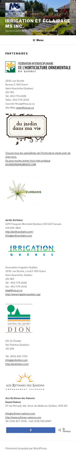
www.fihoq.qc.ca (25, 107)
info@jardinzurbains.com (18, 235)
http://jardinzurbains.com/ (19, 231)
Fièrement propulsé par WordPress (26, 448)
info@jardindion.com (16, 360)
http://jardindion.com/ (17, 364)
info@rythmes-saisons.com (20, 413)
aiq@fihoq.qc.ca (13, 290)
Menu (39, 40)
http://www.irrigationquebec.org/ (22, 294)
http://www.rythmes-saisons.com (23, 417)
